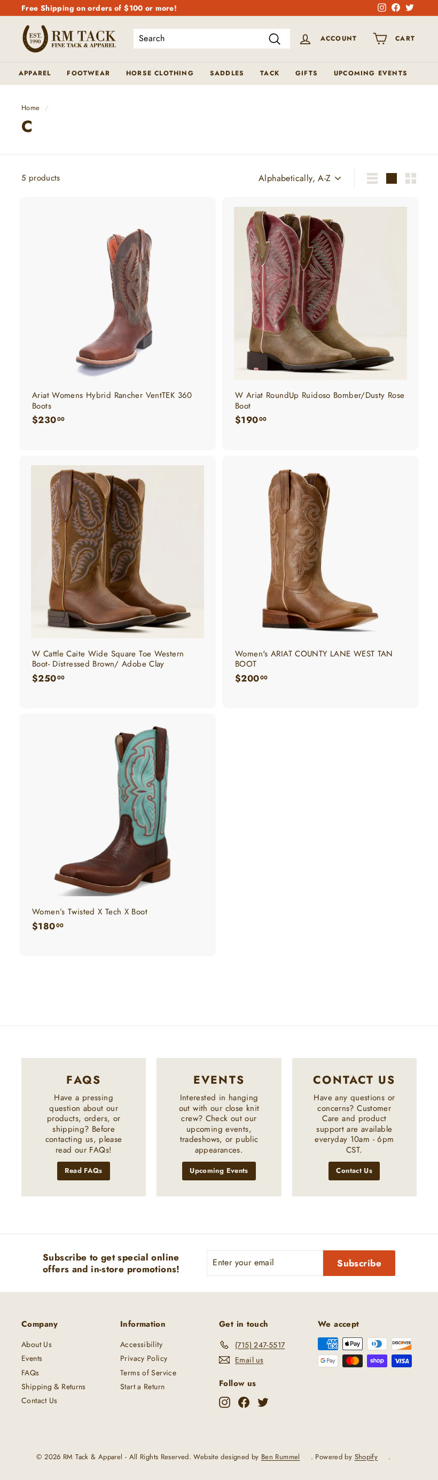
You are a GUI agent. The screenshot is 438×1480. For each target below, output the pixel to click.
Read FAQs (83, 1170)
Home (30, 108)
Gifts (306, 73)
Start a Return (142, 1386)
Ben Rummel (280, 1457)
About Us (36, 1344)
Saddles (227, 73)
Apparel (35, 73)
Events (31, 1358)
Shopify (366, 1457)
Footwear (88, 73)
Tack (269, 73)
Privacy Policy (143, 1358)
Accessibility (141, 1344)
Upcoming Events (371, 73)
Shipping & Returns (53, 1386)
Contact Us (354, 1170)
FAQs (30, 1372)
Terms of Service (148, 1372)
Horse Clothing (160, 73)
